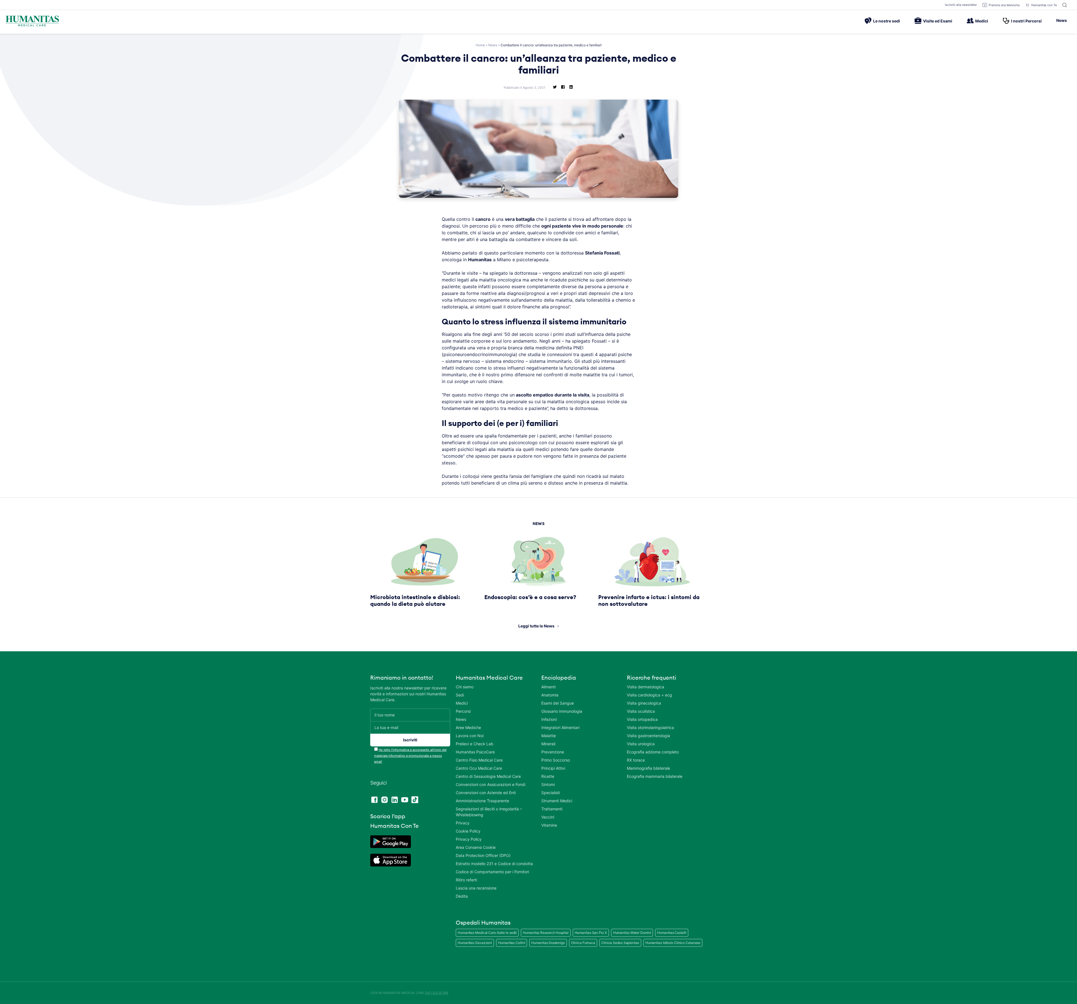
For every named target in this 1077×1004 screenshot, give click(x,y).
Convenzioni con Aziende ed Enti (486, 792)
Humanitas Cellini (511, 943)
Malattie (548, 735)
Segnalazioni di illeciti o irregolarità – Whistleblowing (489, 811)
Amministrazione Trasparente (482, 800)
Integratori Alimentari (560, 727)
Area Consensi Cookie (476, 847)
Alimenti (548, 686)
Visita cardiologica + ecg (649, 695)
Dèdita (462, 896)
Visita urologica (641, 743)
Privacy (463, 822)
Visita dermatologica (645, 686)
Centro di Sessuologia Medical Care (488, 776)
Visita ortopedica (642, 719)
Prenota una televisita (1004, 5)
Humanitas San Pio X (591, 932)
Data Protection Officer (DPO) (483, 855)
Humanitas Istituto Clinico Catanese (673, 943)
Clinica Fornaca (583, 943)
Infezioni (549, 719)
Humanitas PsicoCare (475, 751)
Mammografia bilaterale (648, 768)
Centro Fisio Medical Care (479, 760)
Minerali (548, 743)
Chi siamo (464, 686)
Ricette (547, 776)
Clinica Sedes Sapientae (620, 943)
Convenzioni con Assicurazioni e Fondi (490, 784)
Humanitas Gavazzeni (475, 943)
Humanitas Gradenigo (548, 943)
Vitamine (549, 825)
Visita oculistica (641, 711)
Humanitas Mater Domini (632, 932)
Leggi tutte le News (536, 626)
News (1061, 20)
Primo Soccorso (555, 760)
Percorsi (463, 711)
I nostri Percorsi (1026, 21)
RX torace (636, 760)
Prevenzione (552, 751)
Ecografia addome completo (653, 751)
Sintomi (548, 784)
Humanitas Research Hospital (545, 932)
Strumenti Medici (556, 800)
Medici (981, 21)
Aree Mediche (468, 727)
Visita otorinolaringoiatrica (650, 727)
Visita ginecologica (644, 703)
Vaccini (547, 817)
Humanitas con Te (1044, 5)
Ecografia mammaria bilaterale (654, 776)
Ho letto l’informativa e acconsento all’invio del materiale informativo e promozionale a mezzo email (410, 756)
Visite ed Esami (937, 21)
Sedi (460, 695)
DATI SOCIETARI (436, 993)
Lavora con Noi (470, 735)
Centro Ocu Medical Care (479, 768)
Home (480, 45)
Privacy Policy (469, 839)
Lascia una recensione (476, 888)
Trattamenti (551, 808)
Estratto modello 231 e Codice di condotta (494, 863)
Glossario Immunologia (561, 711)
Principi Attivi (553, 768)
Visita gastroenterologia (648, 735)
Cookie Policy (468, 831)
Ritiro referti (466, 879)
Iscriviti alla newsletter (961, 5)
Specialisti (550, 792)
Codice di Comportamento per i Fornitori (492, 871)
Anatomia (549, 695)
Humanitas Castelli (671, 932)
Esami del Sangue (557, 703)
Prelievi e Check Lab (474, 743)
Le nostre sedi (886, 21)
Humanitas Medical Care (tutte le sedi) (487, 932)
